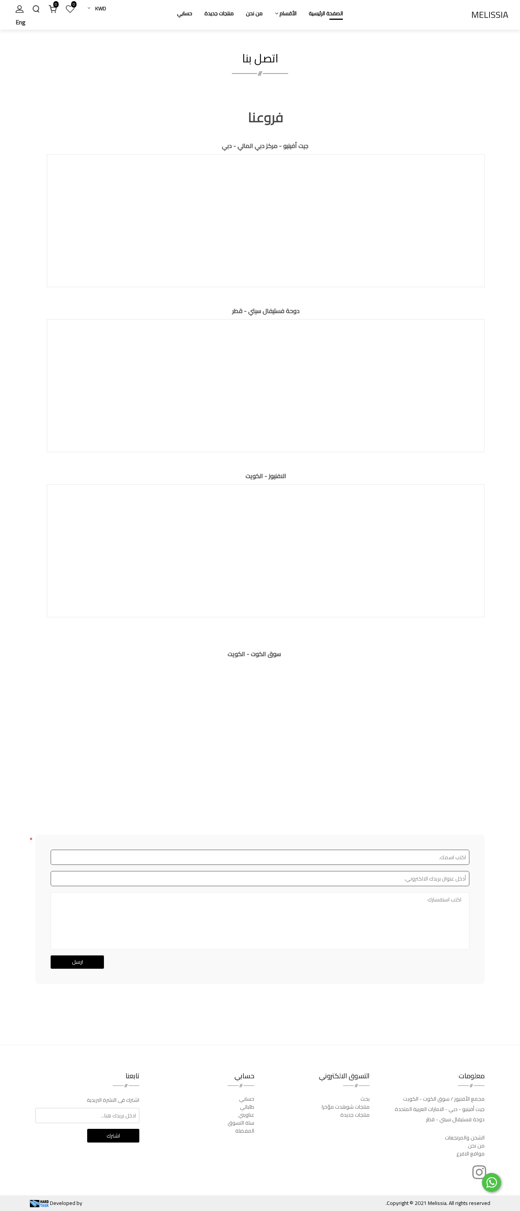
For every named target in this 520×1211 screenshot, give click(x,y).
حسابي (184, 13)
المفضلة (244, 1131)
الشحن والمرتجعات (465, 1138)
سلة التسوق (241, 1123)
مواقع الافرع (470, 1154)
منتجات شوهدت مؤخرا (346, 1107)
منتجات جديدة (219, 13)
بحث (365, 1099)
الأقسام (287, 13)
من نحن (254, 13)
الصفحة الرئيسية (326, 13)
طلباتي (247, 1107)
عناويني (246, 1115)
